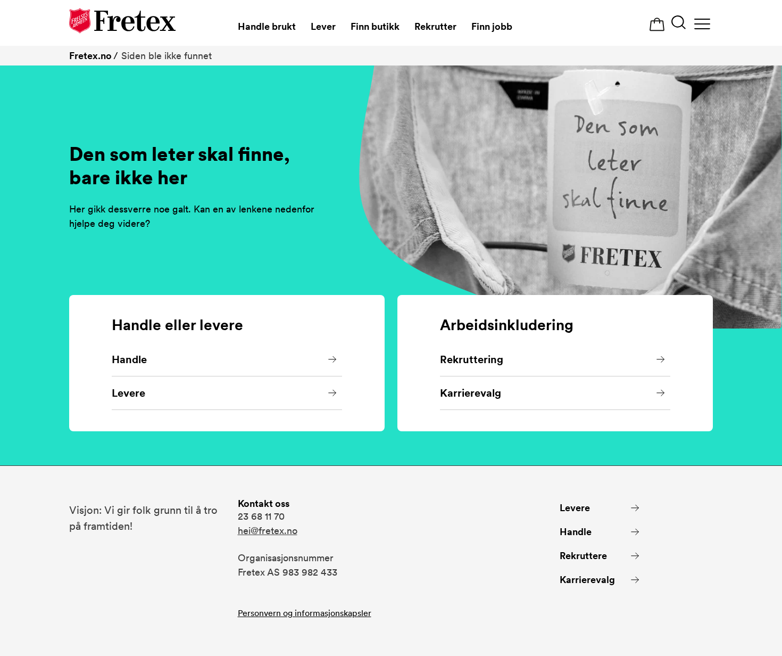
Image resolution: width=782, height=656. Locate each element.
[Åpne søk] (678, 24)
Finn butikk (375, 26)
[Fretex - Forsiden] (122, 22)
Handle (129, 359)
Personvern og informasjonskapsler (304, 613)
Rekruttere (583, 555)
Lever (323, 26)
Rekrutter (435, 26)
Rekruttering (471, 359)
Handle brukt (267, 26)
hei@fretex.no (267, 530)
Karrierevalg (470, 393)
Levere (128, 393)
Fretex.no (90, 55)
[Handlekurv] (656, 25)
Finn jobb (491, 26)
